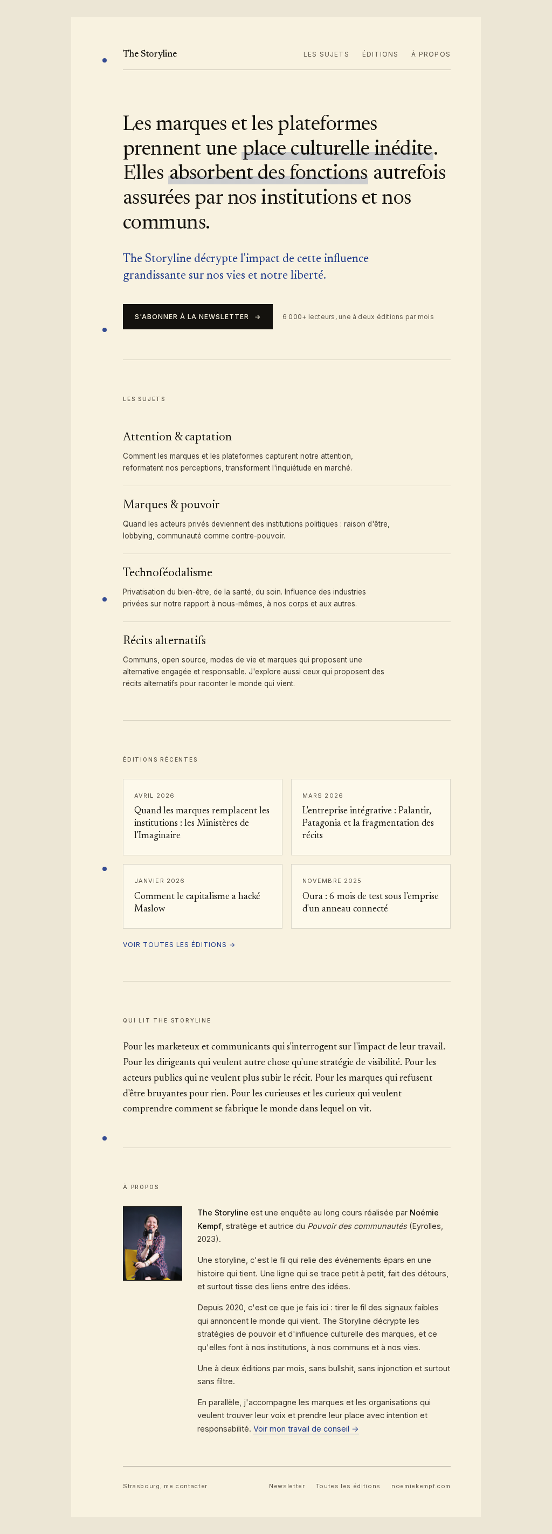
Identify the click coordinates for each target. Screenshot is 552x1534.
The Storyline (150, 54)
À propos (431, 54)
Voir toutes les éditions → (179, 945)
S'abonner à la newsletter (198, 317)
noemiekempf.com (421, 1486)
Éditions (380, 54)
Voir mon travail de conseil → (306, 1428)
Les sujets (326, 54)
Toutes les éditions (348, 1486)
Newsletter (287, 1486)
